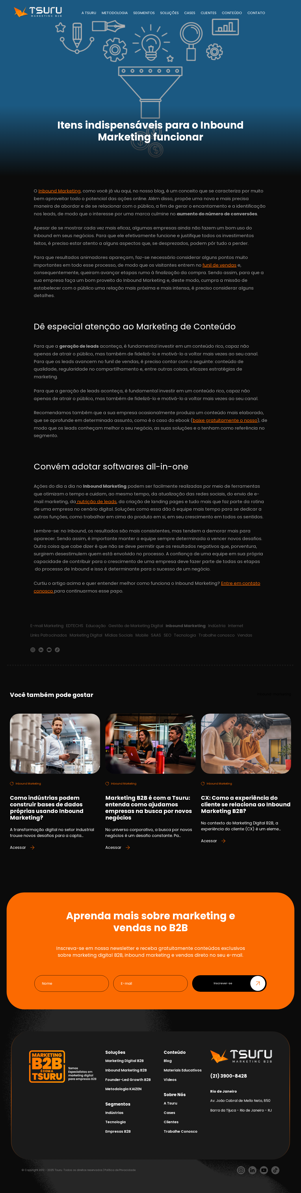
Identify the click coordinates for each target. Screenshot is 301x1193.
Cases (169, 1112)
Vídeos (170, 1079)
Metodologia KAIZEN (123, 1088)
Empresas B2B (118, 1131)
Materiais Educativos (183, 1070)
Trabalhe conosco (217, 635)
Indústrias (114, 1112)
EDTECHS (74, 625)
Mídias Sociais (119, 635)
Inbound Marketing (59, 191)
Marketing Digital (86, 635)
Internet (235, 625)
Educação (96, 625)
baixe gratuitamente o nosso (225, 420)
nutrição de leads (96, 502)
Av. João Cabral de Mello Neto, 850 (240, 1100)
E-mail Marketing (46, 625)
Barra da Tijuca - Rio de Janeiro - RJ (241, 1110)
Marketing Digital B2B (124, 1060)
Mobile (142, 635)
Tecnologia (185, 635)
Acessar (18, 847)
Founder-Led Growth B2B (128, 1079)
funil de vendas (219, 265)
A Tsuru (170, 1103)
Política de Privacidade (120, 1170)
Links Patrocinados (48, 635)
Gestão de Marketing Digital (135, 625)
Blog (168, 1060)
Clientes (171, 1122)
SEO (167, 635)
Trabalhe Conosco (180, 1131)
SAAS (156, 635)
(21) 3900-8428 (228, 1076)
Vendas (244, 635)
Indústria (216, 625)
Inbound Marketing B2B (126, 1070)
